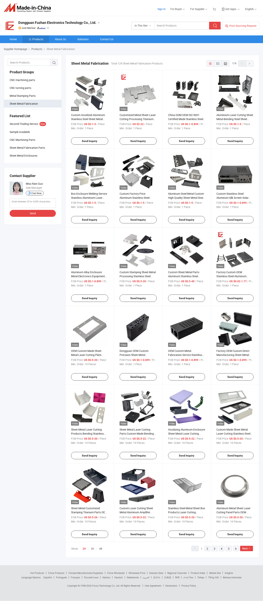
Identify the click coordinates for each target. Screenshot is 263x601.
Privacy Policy (188, 585)
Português (61, 577)
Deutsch (118, 577)
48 (100, 548)
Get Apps (231, 9)
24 (84, 548)
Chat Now (36, 193)
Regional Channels (177, 572)
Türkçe (200, 577)
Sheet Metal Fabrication (24, 103)
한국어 (156, 577)
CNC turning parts (20, 88)
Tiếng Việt (213, 577)
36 (92, 548)
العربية (146, 577)
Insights (229, 572)
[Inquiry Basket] (215, 9)
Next (245, 548)
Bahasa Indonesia (232, 577)
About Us (60, 39)
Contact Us (106, 39)
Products (37, 39)
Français (75, 577)
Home (13, 39)
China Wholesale (116, 572)
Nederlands (133, 577)
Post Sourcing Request (242, 26)
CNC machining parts (22, 80)
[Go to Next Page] (249, 63)
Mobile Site (215, 572)
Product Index (198, 572)
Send (33, 213)
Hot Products (37, 572)
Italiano (106, 577)
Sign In (161, 9)
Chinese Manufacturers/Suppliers (85, 572)
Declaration (171, 585)
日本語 (167, 577)
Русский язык (91, 577)
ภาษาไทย (188, 577)
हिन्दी (177, 577)
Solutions (83, 39)
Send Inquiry (89, 141)
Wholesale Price (137, 572)
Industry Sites (156, 572)
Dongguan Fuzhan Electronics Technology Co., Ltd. (57, 23)
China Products (56, 572)
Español (48, 577)
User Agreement (153, 585)
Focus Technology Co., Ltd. (106, 585)
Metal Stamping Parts (23, 96)
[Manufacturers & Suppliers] (28, 7)
